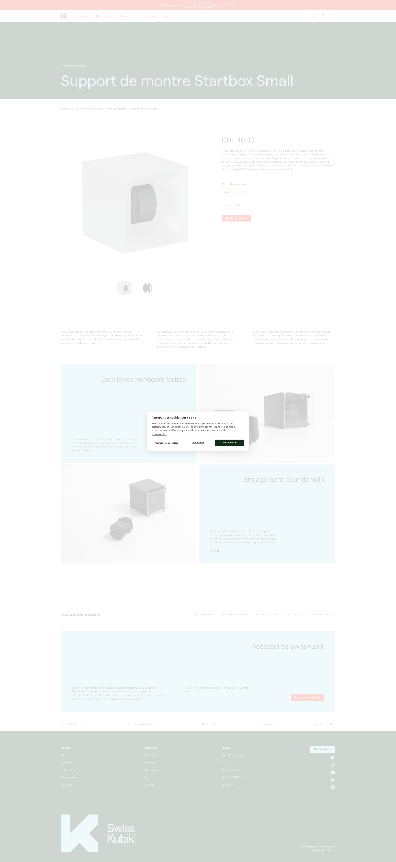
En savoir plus (159, 434)
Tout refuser (198, 442)
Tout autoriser (230, 442)
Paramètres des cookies (166, 443)
